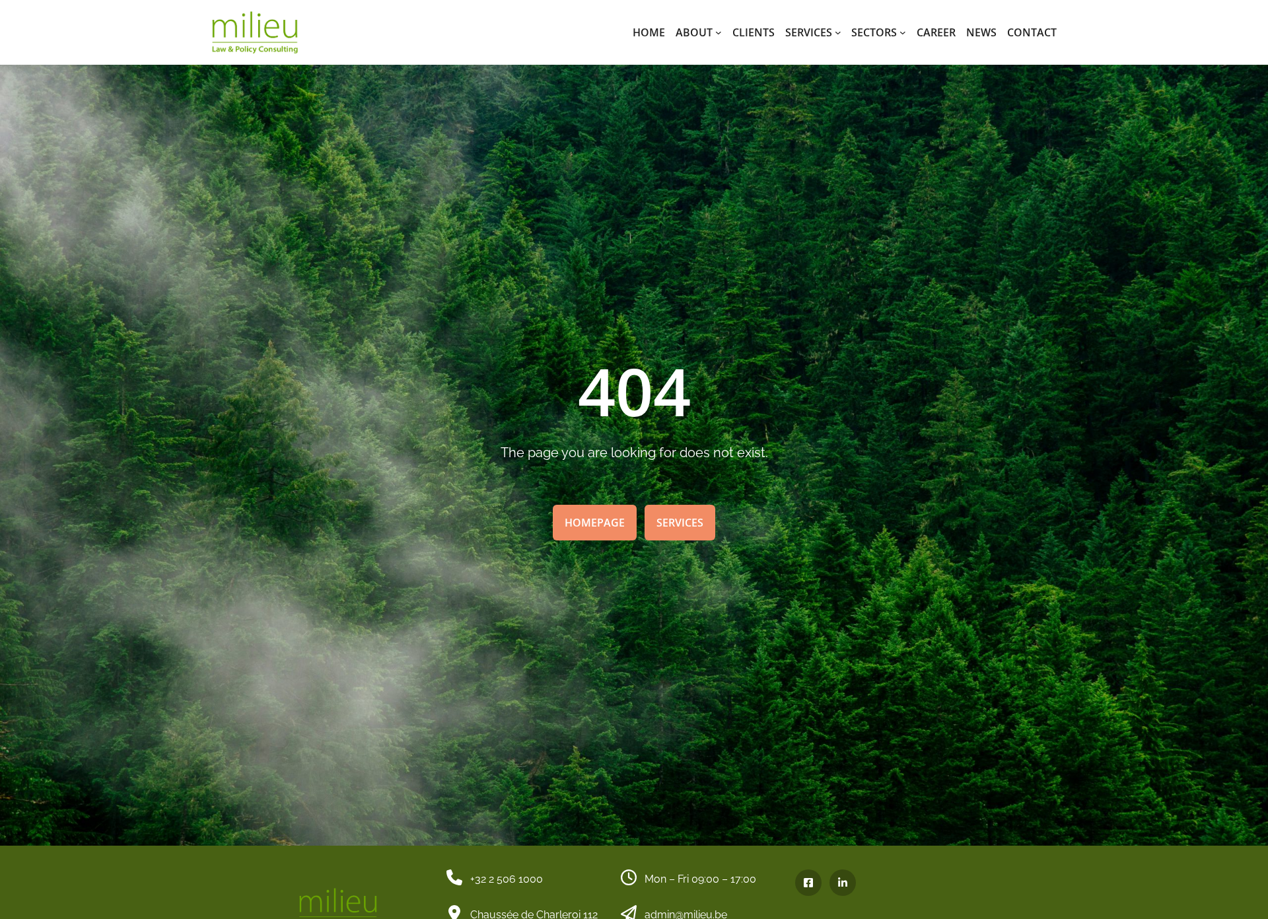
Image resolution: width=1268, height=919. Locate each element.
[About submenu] (718, 32)
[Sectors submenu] (902, 32)
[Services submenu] (838, 32)
